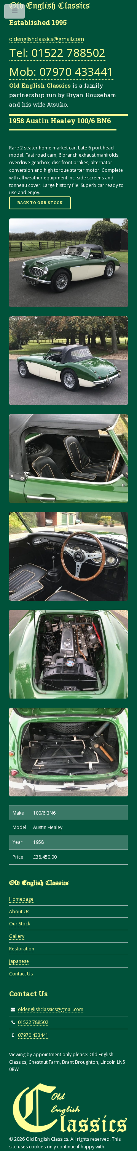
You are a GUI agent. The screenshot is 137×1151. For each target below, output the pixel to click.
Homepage (21, 899)
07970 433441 (33, 1035)
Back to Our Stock (40, 202)
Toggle (15, 13)
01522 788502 (33, 1022)
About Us (19, 911)
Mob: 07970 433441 (61, 71)
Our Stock (19, 923)
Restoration (21, 948)
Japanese (19, 961)
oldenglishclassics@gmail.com (46, 38)
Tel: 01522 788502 (57, 52)
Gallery (16, 936)
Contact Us (21, 973)
